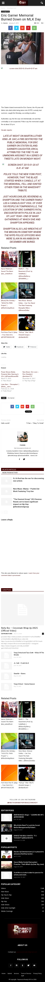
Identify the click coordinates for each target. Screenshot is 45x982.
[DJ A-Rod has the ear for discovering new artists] (6, 481)
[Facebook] (20, 459)
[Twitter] (25, 459)
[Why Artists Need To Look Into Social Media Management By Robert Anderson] (6, 828)
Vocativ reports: (6, 130)
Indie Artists (5, 905)
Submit (10, 973)
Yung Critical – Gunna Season (24, 684)
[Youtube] (34, 965)
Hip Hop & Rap (6, 895)
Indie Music (5, 898)
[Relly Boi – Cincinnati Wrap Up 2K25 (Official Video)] (22, 609)
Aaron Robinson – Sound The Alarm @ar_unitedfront (7, 271)
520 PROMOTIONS (6, 633)
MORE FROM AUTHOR (10, 473)
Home (3, 8)
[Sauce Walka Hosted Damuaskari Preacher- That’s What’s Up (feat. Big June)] (6, 865)
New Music (5, 892)
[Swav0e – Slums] (6, 676)
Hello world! (5, 423)
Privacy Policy (37, 973)
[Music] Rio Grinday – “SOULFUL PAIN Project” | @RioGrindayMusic (8, 304)
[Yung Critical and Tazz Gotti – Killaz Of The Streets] (6, 655)
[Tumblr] (22, 965)
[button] (42, 3)
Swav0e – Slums (19, 673)
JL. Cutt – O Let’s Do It (21, 663)
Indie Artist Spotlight (8, 908)
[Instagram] (16, 965)
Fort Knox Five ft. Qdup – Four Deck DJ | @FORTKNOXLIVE (9, 334)
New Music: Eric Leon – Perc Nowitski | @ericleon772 (30, 374)
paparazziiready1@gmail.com (26, 952)
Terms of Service (26, 973)
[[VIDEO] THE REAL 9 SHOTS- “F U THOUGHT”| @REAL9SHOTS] (6, 838)
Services (16, 973)
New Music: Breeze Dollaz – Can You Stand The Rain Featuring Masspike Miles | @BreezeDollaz (27, 305)
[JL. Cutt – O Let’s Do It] (6, 666)
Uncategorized (5, 11)
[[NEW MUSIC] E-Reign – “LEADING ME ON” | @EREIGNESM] (6, 817)
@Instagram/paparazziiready (22, 802)
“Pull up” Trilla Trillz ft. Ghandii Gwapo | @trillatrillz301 (26, 334)
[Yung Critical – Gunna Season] (6, 687)
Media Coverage (7, 911)
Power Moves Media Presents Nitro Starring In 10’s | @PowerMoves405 (10, 374)
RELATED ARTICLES (9, 469)
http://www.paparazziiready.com (22, 448)
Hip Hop (4, 901)
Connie (5, 23)
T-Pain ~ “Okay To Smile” (35, 423)
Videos (3, 888)
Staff (22, 976)
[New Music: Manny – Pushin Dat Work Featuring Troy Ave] (6, 491)
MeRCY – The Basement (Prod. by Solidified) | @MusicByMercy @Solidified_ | (25, 273)
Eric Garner (11, 398)
